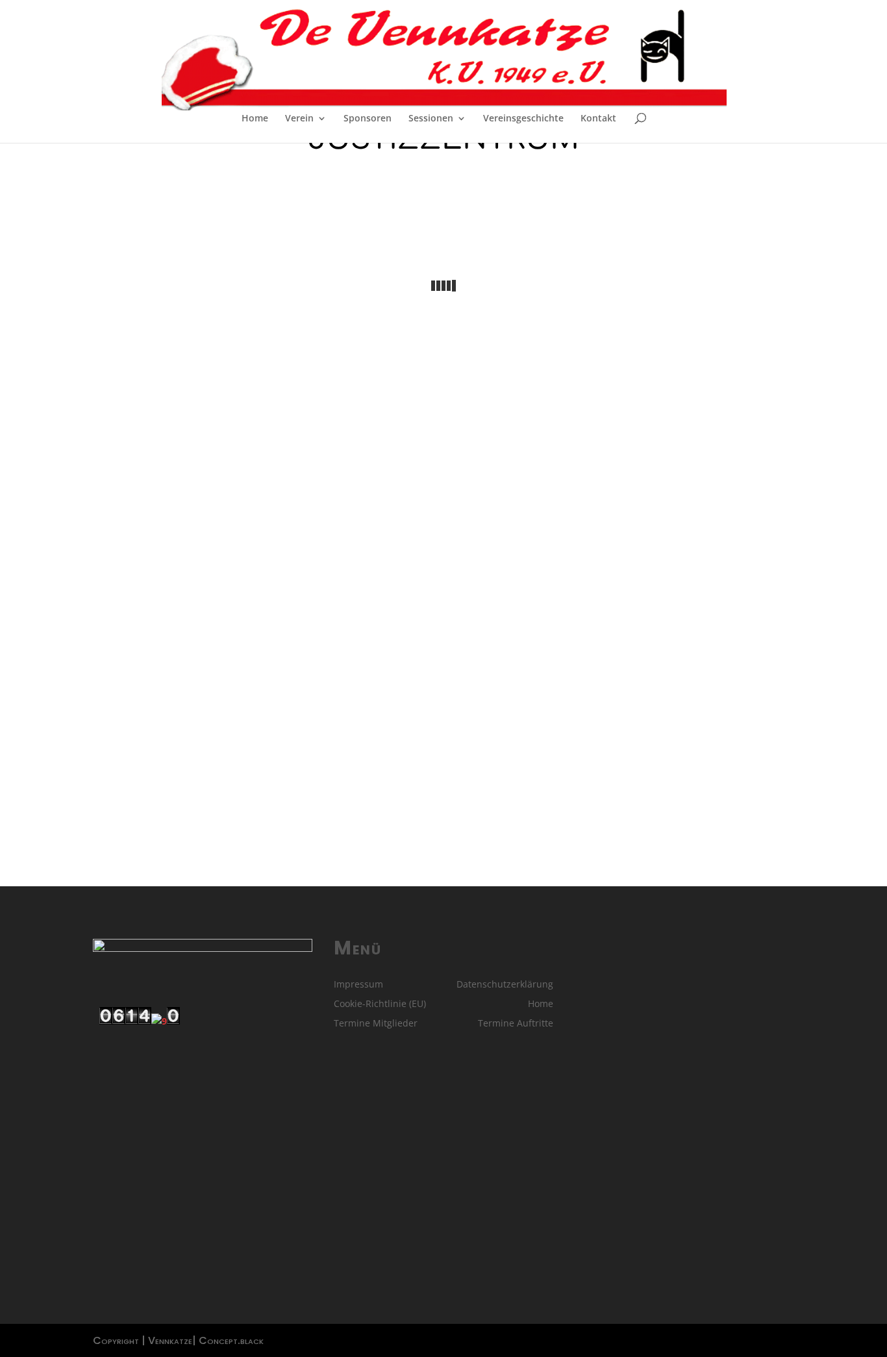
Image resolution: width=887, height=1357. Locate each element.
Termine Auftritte (515, 1024)
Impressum (358, 985)
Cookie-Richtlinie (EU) (380, 1004)
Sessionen (430, 119)
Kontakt (598, 119)
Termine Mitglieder (376, 1024)
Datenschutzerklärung (504, 985)
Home (255, 119)
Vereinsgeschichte (523, 119)
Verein (299, 119)
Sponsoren (368, 119)
